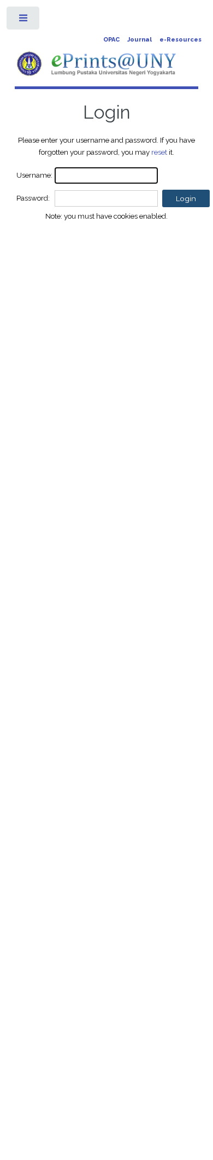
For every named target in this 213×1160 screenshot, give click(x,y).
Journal (139, 39)
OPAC (111, 39)
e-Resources (180, 39)
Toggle (24, 20)
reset (159, 152)
